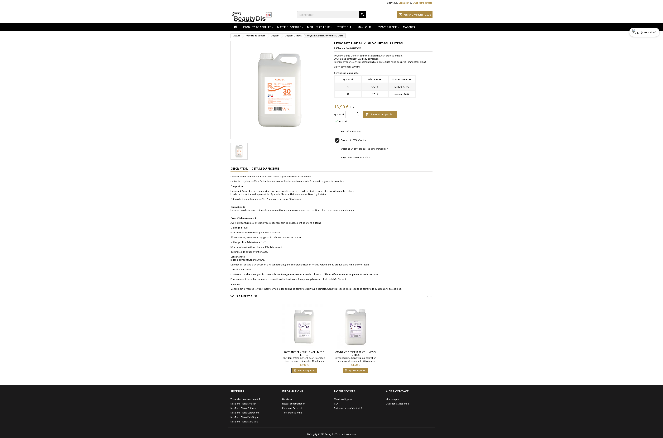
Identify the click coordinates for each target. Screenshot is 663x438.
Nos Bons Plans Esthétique (244, 417)
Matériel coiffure (289, 27)
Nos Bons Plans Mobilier (243, 403)
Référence (339, 48)
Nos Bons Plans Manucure (244, 421)
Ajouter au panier (380, 114)
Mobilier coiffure (318, 27)
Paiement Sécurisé (292, 408)
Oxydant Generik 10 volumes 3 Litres (304, 353)
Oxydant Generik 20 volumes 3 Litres (355, 353)
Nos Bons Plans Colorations (245, 412)
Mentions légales (343, 399)
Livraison (287, 399)
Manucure (364, 27)
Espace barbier (387, 27)
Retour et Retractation (293, 403)
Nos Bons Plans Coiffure (243, 408)
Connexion (404, 2)
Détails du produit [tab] (266, 168)
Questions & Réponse (397, 403)
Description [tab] (239, 168)
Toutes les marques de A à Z (245, 399)
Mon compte (392, 399)
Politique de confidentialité (348, 408)
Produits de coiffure (257, 27)
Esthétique (344, 27)
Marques (409, 27)
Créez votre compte (422, 2)
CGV (336, 403)
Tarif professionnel (292, 412)
